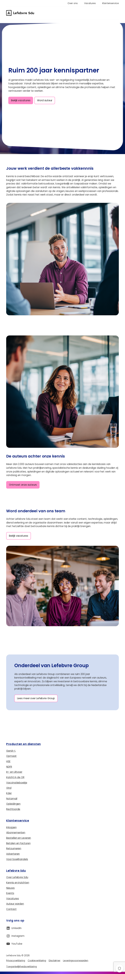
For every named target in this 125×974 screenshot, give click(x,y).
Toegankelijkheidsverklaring (21, 966)
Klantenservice (17, 821)
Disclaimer (54, 960)
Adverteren (13, 854)
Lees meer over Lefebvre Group (36, 698)
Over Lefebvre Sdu (17, 877)
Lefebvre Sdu (16, 871)
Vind (8, 788)
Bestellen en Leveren (18, 838)
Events (10, 893)
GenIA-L (10, 750)
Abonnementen (15, 832)
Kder (9, 793)
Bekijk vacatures (20, 100)
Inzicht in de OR (15, 777)
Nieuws (10, 888)
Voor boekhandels (17, 859)
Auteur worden (15, 903)
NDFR (9, 766)
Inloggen (11, 827)
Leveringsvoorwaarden (75, 960)
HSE (8, 761)
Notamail (11, 798)
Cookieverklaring (37, 960)
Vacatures (12, 898)
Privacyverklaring (15, 960)
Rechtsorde (13, 809)
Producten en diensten (23, 744)
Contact (11, 909)
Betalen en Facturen (18, 843)
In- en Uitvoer (14, 772)
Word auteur (44, 100)
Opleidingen (13, 803)
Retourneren (13, 848)
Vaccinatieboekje (16, 782)
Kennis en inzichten (17, 882)
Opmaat (11, 756)
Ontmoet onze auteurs (23, 484)
